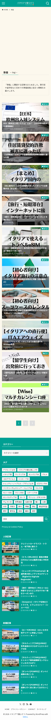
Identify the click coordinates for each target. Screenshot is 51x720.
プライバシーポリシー (18, 709)
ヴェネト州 (7, 502)
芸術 (20, 511)
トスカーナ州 (23, 479)
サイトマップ (41, 709)
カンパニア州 (34, 474)
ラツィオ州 (19, 492)
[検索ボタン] (47, 3)
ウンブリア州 (20, 474)
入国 (44, 502)
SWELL (25, 717)
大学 (5, 506)
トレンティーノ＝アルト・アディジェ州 (18, 483)
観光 (27, 511)
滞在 (33, 506)
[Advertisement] (25, 39)
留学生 (12, 511)
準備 (27, 506)
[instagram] (24, 704)
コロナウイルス (9, 479)
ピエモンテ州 (42, 483)
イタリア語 (7, 474)
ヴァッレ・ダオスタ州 (36, 497)
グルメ (44, 474)
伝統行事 (28, 502)
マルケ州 (38, 488)
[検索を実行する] (46, 519)
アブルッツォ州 (9, 470)
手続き (12, 506)
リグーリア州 (32, 492)
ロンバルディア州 (10, 497)
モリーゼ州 (7, 492)
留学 (5, 511)
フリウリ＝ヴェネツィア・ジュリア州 (17, 488)
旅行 (20, 506)
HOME (7, 709)
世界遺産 (18, 502)
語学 (33, 511)
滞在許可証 (43, 506)
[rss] (27, 704)
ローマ (22, 497)
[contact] (30, 704)
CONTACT (31, 709)
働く (37, 502)
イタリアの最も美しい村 (27, 470)
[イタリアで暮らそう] (25, 3)
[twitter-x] (20, 704)
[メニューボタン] (3, 3)
